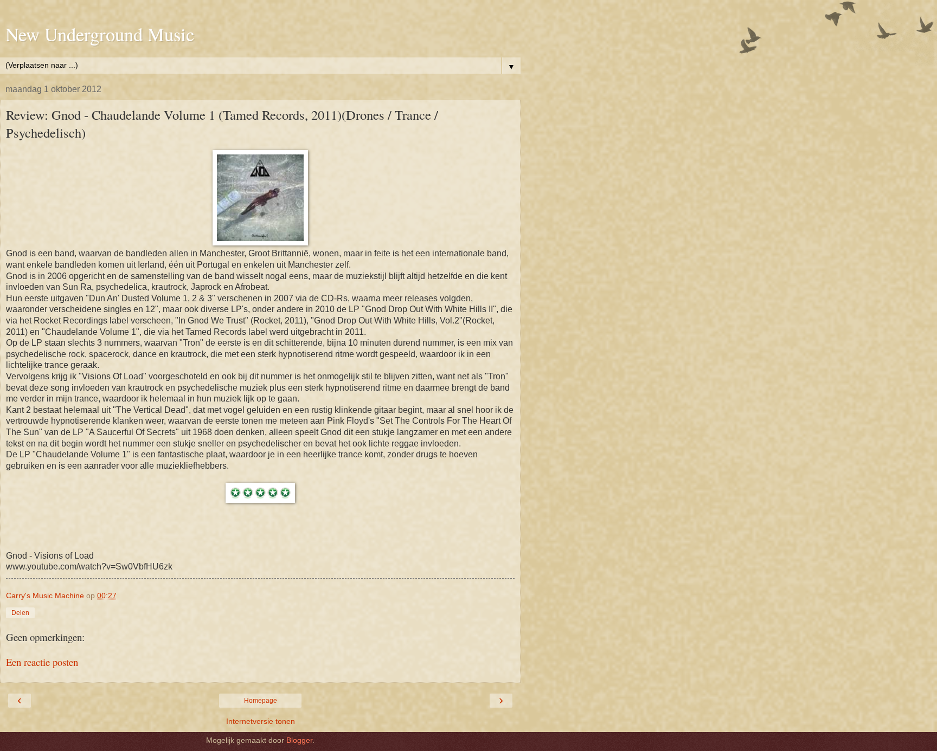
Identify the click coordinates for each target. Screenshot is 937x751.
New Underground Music (99, 34)
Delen (20, 613)
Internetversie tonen (260, 721)
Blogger (299, 740)
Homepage (260, 700)
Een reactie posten (42, 662)
